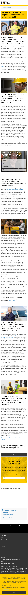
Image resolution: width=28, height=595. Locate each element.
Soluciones (3, 537)
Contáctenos (14, 455)
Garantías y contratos (8, 514)
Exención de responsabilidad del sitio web (10, 559)
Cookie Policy (6, 588)
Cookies (3, 557)
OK (14, 592)
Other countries (6, 169)
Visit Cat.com (4, 561)
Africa (4, 163)
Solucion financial (7, 516)
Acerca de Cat (4, 539)
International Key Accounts (9, 517)
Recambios (5, 512)
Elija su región (7, 477)
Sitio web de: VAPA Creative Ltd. (8, 563)
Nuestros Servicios (7, 7)
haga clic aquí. (12, 300)
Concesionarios (4, 544)
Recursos (3, 546)
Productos (3, 535)
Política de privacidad (6, 555)
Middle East (6, 166)
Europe (4, 160)
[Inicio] (5, 2)
